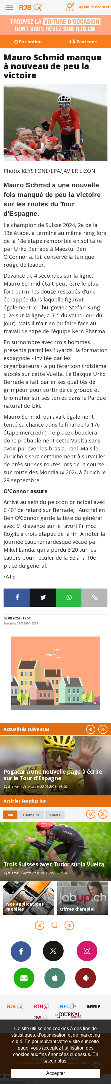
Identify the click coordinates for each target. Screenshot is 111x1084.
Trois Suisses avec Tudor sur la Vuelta (54, 864)
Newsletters (24, 978)
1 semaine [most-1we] (31, 815)
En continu (29, 41)
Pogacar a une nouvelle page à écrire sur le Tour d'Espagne (53, 775)
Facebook (21, 951)
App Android (85, 978)
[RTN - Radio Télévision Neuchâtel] (41, 1006)
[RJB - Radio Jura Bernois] (15, 1006)
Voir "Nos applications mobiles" (28, 898)
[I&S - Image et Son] (41, 1017)
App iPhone (54, 978)
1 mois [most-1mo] (54, 815)
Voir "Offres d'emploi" (82, 898)
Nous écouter (97, 6)
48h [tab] (10, 815)
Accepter (55, 1073)
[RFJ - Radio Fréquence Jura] (68, 1006)
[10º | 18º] (69, 0)
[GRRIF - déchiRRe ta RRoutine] (94, 1006)
